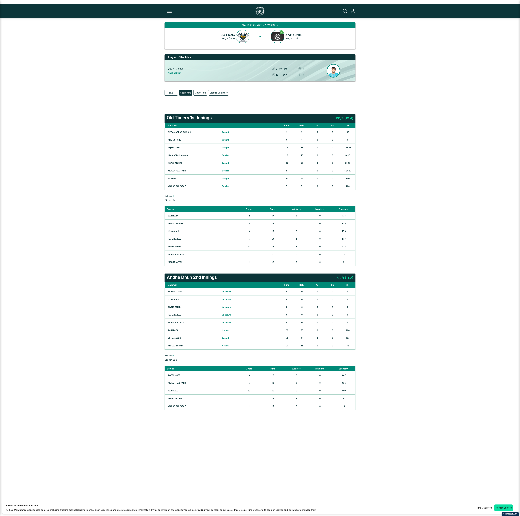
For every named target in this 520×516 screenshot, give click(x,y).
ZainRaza (173, 215)
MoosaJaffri (175, 262)
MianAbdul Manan (178, 155)
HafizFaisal (174, 238)
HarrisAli (173, 178)
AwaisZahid (174, 246)
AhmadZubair (175, 223)
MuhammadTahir (177, 170)
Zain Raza (175, 69)
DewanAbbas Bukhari (179, 132)
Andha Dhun (293, 35)
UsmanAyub (174, 338)
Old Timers (227, 35)
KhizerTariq (174, 139)
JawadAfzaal (175, 163)
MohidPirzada (176, 254)
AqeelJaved (174, 147)
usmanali (173, 231)
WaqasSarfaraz (177, 186)
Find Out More (484, 507)
